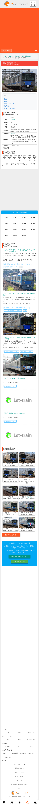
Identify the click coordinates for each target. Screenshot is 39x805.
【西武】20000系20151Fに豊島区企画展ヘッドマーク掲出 (19, 338)
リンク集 (19, 780)
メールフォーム (19, 788)
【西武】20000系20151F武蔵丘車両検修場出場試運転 (19, 294)
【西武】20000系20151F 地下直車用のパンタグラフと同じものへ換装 (19, 250)
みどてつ (29, 497)
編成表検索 (15, 753)
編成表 (11, 56)
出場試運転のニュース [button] (22, 307)
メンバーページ (19, 746)
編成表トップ (6, 753)
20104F (33, 218)
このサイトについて (19, 764)
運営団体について (19, 768)
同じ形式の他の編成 (9, 108)
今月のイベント (31, 739)
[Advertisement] (19, 28)
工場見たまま (7, 757)
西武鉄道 (17, 56)
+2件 (21, 267)
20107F (24, 224)
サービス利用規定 (19, 776)
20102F (15, 218)
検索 (19, 732)
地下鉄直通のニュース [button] (10, 267)
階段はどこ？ (23, 753)
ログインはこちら (20, 562)
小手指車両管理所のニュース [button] (12, 310)
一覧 (8, 732)
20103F (24, 218)
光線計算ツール (32, 753)
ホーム (5, 56)
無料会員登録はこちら (20, 557)
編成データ (7, 99)
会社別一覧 (31, 732)
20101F (6, 218)
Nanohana (27, 796)
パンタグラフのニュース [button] (25, 264)
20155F (33, 230)
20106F (15, 224)
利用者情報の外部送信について (19, 784)
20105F (6, 224)
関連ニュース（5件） (10, 103)
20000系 (13, 119)
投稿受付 (7, 746)
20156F (6, 236)
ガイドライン (30, 746)
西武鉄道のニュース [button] (26, 351)
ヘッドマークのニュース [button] (11, 351)
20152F (6, 230)
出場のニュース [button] (8, 307)
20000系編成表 (26, 56)
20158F (24, 236)
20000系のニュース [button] (10, 264)
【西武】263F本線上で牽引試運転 (14, 378)
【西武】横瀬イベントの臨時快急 (14, 413)
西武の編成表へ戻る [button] (12, 535)
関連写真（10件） (9, 106)
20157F (15, 236)
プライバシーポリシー (19, 772)
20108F (33, 224)
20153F (15, 230)
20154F (24, 230)
